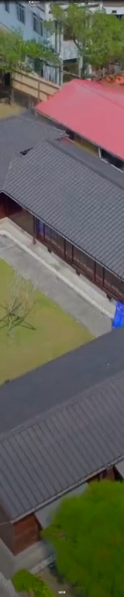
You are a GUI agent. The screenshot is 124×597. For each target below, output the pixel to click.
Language (92, 0)
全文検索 (86, 0)
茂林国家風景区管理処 (34, 2)
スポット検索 (41, 6)
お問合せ (89, 0)
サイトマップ (82, 0)
